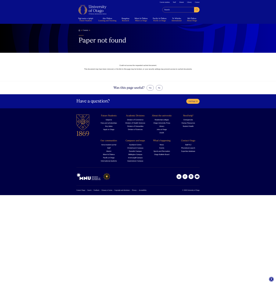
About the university (162, 116)
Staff (174, 2)
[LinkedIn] (178, 176)
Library (189, 2)
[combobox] (178, 9)
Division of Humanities (135, 126)
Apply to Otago (108, 129)
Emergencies (188, 120)
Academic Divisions (135, 116)
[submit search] (197, 9)
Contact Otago (188, 141)
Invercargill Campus (135, 157)
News (162, 144)
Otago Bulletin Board (161, 154)
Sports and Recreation (162, 151)
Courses (85, 30)
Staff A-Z (188, 144)
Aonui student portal (108, 144)
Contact (197, 2)
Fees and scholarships (109, 123)
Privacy (134, 190)
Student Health (188, 126)
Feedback (96, 190)
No (159, 88)
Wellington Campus (135, 154)
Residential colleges (162, 120)
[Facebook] (185, 176)
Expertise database (188, 151)
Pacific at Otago (109, 157)
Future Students (109, 116)
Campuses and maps (135, 141)
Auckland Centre (135, 144)
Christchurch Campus (135, 148)
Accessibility (143, 190)
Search (89, 190)
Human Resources (188, 123)
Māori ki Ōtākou (109, 154)
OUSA (161, 133)
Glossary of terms (106, 190)
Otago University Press (161, 123)
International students (109, 161)
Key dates (108, 126)
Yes (150, 88)
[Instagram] (191, 176)
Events (161, 148)
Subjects (109, 120)
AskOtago (191, 101)
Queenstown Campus (135, 161)
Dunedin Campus (135, 151)
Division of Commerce (135, 120)
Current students (165, 2)
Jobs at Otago (162, 129)
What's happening (161, 141)
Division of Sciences (135, 129)
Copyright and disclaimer (122, 190)
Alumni (181, 2)
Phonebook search (188, 148)
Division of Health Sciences (135, 123)
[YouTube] (197, 176)
